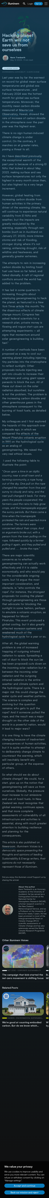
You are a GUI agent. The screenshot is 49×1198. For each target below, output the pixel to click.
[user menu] (46, 3)
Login (30, 3)
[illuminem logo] (10, 4)
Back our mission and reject (25, 1192)
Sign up (38, 4)
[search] (24, 3)
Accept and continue (24, 1185)
